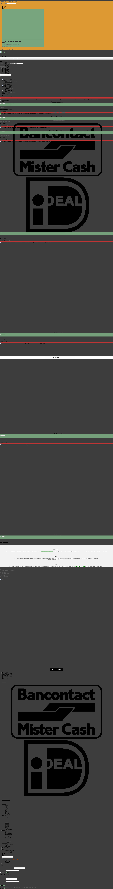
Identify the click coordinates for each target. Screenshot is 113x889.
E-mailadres (3, 878)
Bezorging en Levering (7, 676)
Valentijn (6, 828)
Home (1, 60)
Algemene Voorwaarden (7, 673)
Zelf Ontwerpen (5, 100)
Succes (6, 822)
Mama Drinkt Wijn (6, 800)
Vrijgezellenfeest (8, 829)
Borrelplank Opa (3, 238)
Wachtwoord (3, 870)
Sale (3, 101)
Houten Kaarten (8, 836)
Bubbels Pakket (8, 846)
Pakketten (4, 95)
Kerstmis (6, 827)
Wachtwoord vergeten (6, 679)
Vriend (6, 59)
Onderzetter (7, 832)
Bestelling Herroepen (6, 677)
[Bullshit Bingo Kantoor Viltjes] (49, 99)
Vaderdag (7, 77)
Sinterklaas (7, 826)
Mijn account (5, 678)
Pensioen (7, 73)
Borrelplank (7, 831)
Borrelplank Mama (4, 339)
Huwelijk (6, 70)
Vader (6, 809)
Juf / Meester (7, 67)
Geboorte (7, 818)
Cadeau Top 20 (5, 69)
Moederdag (7, 76)
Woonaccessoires (8, 834)
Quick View (2, 103)
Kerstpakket (4, 71)
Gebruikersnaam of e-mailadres (7, 867)
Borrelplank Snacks (4, 542)
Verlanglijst (4, 680)
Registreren (2, 885)
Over (3, 102)
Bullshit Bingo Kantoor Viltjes (6, 109)
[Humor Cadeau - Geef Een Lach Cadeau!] (3, 52)
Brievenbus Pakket (9, 96)
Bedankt (6, 72)
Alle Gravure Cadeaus (9, 837)
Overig (6, 838)
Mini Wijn (9, 839)
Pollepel (6, 835)
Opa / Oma (7, 65)
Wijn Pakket (7, 97)
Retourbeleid (5, 675)
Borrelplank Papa (3, 123)
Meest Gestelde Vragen (7, 674)
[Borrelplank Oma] (25, 127)
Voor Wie (4, 56)
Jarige (6, 58)
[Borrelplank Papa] (25, 113)
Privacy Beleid (5, 672)
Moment (4, 68)
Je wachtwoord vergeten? (5, 874)
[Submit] (0, 76)
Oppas (6, 810)
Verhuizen (7, 75)
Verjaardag (7, 816)
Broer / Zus (7, 811)
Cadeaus (4, 830)
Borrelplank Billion (4, 440)
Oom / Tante (7, 66)
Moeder (6, 61)
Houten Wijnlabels (8, 833)
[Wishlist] (0, 100)
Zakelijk (4, 681)
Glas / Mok (9, 841)
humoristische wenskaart (47, 551)
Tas (8, 842)
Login (8, 872)
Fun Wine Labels (5, 799)
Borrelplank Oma (3, 137)
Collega (6, 805)
